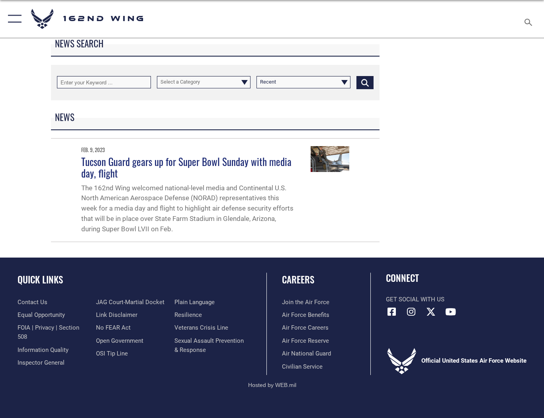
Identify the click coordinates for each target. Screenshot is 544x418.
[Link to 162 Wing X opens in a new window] (431, 312)
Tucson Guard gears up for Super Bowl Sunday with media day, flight (186, 167)
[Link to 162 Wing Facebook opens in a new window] (392, 312)
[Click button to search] (365, 82)
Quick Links (40, 279)
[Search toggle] (529, 19)
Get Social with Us (415, 299)
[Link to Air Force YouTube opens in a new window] (450, 312)
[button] (13, 19)
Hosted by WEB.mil (272, 385)
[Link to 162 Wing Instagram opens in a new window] (411, 312)
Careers (298, 279)
